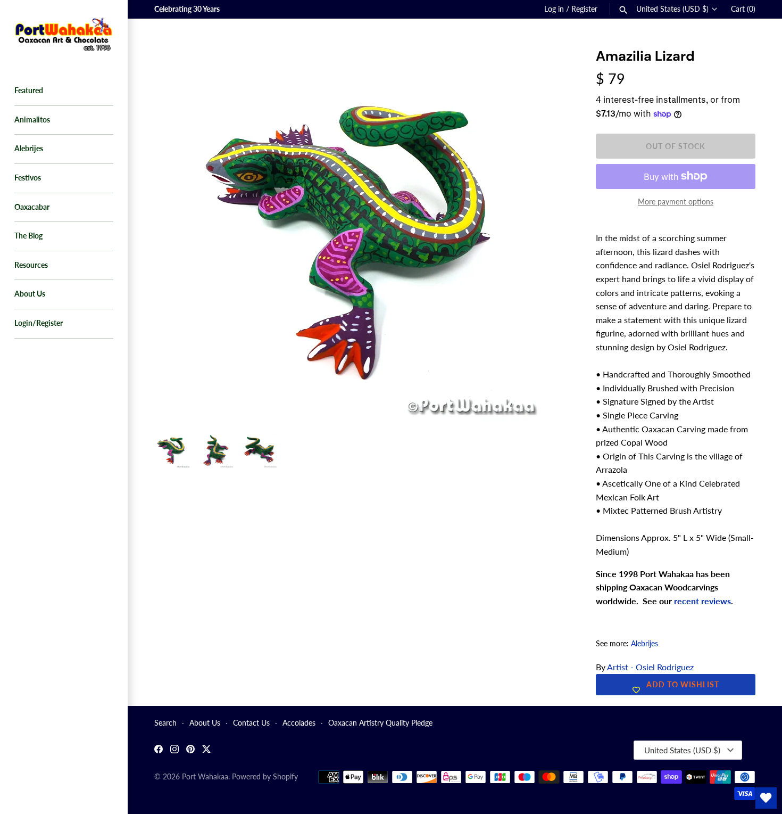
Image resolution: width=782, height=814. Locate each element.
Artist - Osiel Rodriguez (650, 667)
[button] (546, 69)
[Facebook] (158, 750)
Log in (554, 9)
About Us (29, 294)
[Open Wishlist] (766, 798)
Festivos (27, 178)
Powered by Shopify (265, 776)
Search (165, 723)
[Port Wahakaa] (64, 33)
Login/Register (38, 323)
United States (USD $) (672, 9)
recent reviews (702, 601)
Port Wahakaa (205, 776)
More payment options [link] (675, 201)
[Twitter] (206, 750)
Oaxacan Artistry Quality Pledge (380, 723)
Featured (28, 90)
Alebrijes (28, 148)
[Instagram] (174, 750)
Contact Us (251, 723)
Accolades (298, 723)
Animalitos (32, 120)
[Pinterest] (190, 750)
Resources (31, 265)
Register (584, 9)
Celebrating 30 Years (187, 9)
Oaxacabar (31, 207)
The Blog (28, 236)
